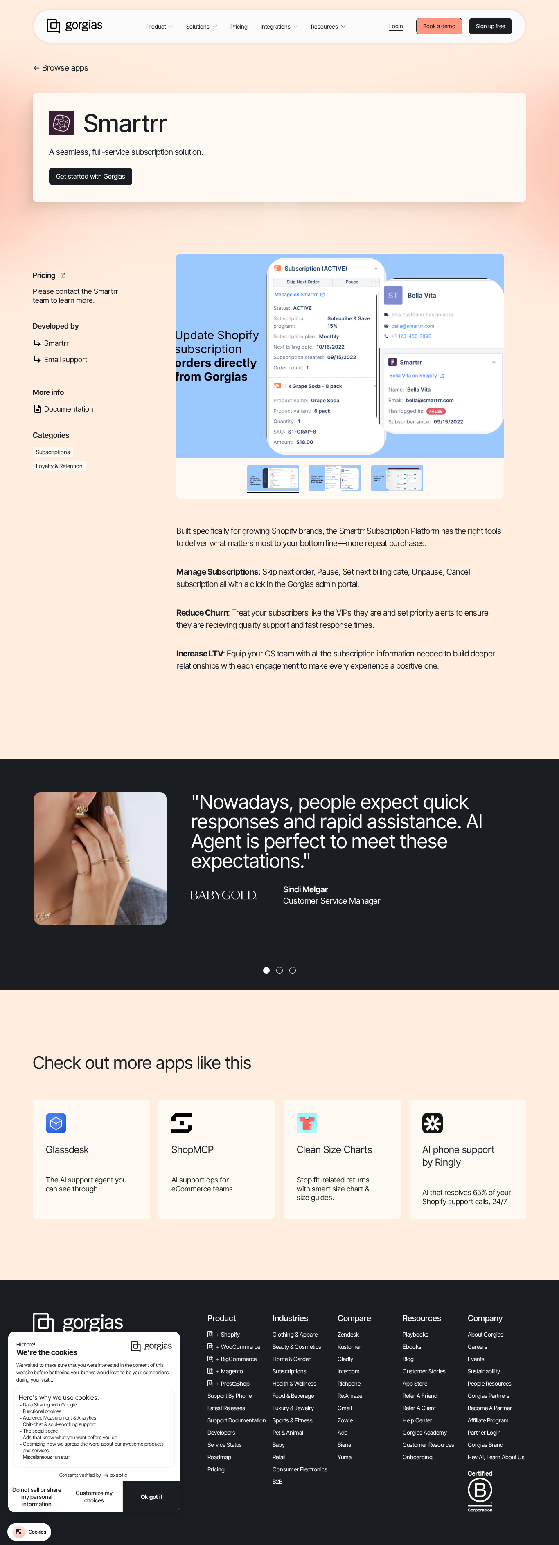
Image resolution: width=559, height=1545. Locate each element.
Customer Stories (424, 1371)
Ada (342, 1432)
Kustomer (349, 1346)
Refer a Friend (420, 1395)
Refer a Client (419, 1407)
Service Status (224, 1444)
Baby (279, 1444)
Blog (408, 1358)
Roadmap (219, 1456)
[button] (159, 26)
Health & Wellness (294, 1383)
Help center (417, 1420)
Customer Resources (428, 1444)
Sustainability (484, 1371)
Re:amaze (350, 1395)
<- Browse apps (60, 68)
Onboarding (418, 1456)
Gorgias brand (485, 1444)
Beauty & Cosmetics (297, 1346)
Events (476, 1358)
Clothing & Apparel (296, 1334)
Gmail (345, 1407)
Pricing (239, 26)
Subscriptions (290, 1371)
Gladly (345, 1358)
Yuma (345, 1456)
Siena (344, 1444)
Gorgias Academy (425, 1432)
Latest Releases (226, 1407)
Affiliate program (488, 1420)
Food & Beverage (293, 1395)
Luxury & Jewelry (293, 1407)
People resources (490, 1383)
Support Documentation (236, 1420)
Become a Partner (490, 1407)
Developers (221, 1432)
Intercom (349, 1371)
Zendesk (348, 1334)
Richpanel (350, 1383)
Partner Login (484, 1432)
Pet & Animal (288, 1432)
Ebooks (412, 1346)
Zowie (345, 1420)
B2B (277, 1481)
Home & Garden (292, 1358)
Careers (477, 1346)
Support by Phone (229, 1395)
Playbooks (415, 1334)
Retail (279, 1456)
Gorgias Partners (488, 1395)
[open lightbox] (340, 356)
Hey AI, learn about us (496, 1456)
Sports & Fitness (293, 1420)
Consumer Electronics (300, 1469)
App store (415, 1383)
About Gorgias (485, 1334)
